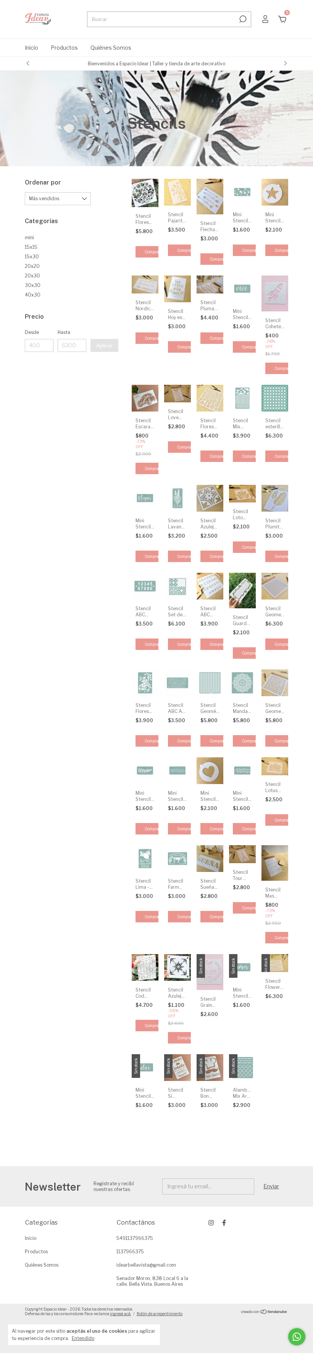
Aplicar (104, 345)
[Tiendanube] (264, 1312)
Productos (64, 47)
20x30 (32, 276)
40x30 (32, 295)
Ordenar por (43, 182)
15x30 (32, 256)
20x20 (32, 266)
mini (29, 237)
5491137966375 (134, 1238)
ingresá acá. (120, 1313)
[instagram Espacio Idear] (211, 1223)
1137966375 (130, 1251)
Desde (32, 332)
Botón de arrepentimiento (159, 1313)
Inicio (31, 47)
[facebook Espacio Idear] (224, 1223)
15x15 (31, 247)
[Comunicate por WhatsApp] (296, 1336)
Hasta (64, 332)
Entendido (83, 1338)
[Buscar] (242, 19)
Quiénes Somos (110, 47)
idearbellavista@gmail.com (146, 1265)
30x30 (32, 285)
